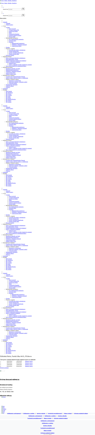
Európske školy (12, 40)
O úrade (8, 27)
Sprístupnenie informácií (11, 84)
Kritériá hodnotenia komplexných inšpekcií (16, 60)
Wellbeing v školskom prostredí (19, 44)
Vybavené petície (13, 83)
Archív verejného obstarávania (16, 52)
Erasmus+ (11, 42)
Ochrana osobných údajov (15, 35)
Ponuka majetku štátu (14, 54)
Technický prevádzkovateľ (55, 413)
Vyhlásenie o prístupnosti (14, 413)
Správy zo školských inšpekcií (13, 62)
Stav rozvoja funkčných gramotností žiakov (16, 66)
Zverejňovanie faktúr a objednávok (17, 50)
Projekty (8, 47)
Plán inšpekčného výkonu (12, 59)
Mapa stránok (68, 413)
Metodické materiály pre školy (13, 68)
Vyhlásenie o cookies (28, 413)
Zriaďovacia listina (13, 31)
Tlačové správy (9, 24)
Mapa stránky (3, 18)
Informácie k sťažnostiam (15, 80)
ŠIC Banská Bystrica (11, 99)
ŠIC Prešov (8, 100)
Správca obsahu (41, 413)
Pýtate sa (8, 87)
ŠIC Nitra (8, 96)
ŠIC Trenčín (9, 95)
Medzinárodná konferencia (18, 43)
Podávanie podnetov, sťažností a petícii (18, 82)
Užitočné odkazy (10, 86)
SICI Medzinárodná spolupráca (16, 39)
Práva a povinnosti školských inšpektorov (15, 58)
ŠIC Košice (8, 102)
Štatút (10, 32)
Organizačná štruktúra (14, 34)
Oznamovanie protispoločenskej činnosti (15, 76)
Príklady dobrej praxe (11, 74)
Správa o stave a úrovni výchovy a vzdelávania (17, 78)
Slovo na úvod (12, 28)
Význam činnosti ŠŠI (14, 30)
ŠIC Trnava (8, 94)
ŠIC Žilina (8, 98)
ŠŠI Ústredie (9, 91)
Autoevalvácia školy (16, 46)
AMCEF (50, 434)
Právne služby (12, 36)
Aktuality (5, 22)
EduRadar (5, 88)
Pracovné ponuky (10, 55)
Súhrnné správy (12, 63)
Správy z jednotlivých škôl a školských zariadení (20, 64)
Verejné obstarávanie (14, 51)
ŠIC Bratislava (9, 92)
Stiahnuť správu (29, 361)
